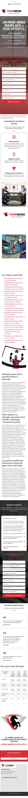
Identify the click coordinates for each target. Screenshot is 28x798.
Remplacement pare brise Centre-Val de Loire (14, 115)
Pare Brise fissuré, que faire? (10, 518)
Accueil (2, 115)
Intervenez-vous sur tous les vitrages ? (12, 533)
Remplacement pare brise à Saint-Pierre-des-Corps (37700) (14, 332)
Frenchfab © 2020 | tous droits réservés (14, 793)
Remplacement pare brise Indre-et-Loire (9, 116)
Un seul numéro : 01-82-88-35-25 (14, 744)
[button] (14, 518)
